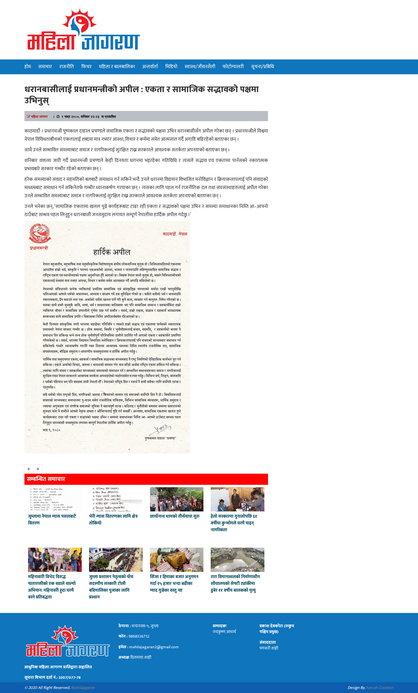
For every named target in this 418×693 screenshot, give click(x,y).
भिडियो (171, 67)
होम (27, 67)
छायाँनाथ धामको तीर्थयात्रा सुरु (175, 516)
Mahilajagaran (83, 687)
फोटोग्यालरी (233, 67)
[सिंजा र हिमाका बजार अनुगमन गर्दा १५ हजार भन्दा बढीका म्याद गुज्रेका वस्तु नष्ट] (177, 559)
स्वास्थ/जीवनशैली (200, 67)
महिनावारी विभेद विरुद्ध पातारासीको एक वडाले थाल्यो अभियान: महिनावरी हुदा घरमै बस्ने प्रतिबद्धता (52, 587)
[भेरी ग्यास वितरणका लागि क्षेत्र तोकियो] (116, 498)
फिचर (86, 67)
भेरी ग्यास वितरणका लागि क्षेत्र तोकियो (113, 520)
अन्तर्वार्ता (150, 67)
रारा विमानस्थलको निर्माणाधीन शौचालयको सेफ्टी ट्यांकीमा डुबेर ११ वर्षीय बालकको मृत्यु (235, 583)
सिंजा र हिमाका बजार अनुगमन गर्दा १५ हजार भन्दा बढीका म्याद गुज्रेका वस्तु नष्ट (174, 583)
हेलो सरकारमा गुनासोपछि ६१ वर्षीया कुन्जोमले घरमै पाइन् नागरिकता (234, 523)
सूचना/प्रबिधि (262, 67)
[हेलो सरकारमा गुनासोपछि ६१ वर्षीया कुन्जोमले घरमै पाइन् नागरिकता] (237, 498)
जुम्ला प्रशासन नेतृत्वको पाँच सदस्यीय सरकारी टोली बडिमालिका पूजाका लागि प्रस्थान (111, 587)
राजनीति (66, 67)
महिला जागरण (39, 116)
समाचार (45, 67)
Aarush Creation (380, 687)
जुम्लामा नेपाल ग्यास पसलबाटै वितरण (52, 520)
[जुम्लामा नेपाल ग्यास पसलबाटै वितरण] (55, 498)
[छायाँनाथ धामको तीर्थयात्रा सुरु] (177, 498)
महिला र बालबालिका (117, 67)
